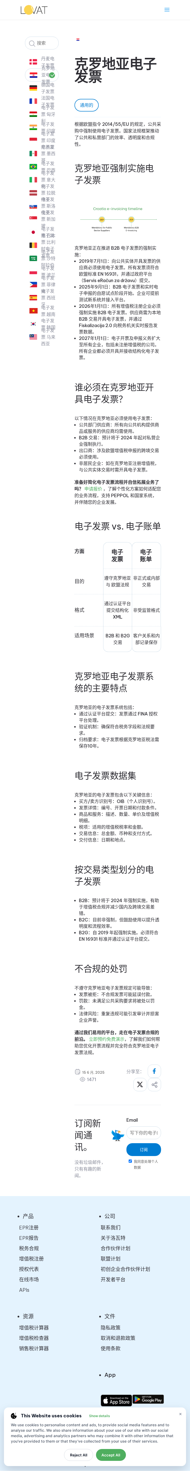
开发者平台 (113, 1279)
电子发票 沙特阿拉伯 (48, 258)
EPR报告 (29, 1238)
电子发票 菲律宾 (48, 284)
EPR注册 (29, 1228)
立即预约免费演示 (106, 1039)
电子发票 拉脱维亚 (48, 192)
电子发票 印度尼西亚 (48, 140)
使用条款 (110, 1348)
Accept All (110, 1455)
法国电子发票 (47, 101)
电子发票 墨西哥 (48, 153)
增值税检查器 (34, 1338)
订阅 (144, 1149)
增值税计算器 (34, 1328)
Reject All (78, 1455)
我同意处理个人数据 (146, 1164)
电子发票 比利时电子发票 (48, 245)
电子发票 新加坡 (48, 219)
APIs (24, 1290)
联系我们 (110, 1228)
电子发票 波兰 (48, 272)
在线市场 (29, 1279)
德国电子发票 (47, 88)
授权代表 (29, 1269)
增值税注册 (31, 1259)
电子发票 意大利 (48, 179)
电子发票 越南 (48, 311)
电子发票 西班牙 (48, 297)
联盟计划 (110, 1259)
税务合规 (29, 1248)
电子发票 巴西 (48, 167)
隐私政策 (110, 1328)
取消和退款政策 (118, 1338)
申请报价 (93, 489)
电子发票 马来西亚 (48, 337)
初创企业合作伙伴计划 (125, 1269)
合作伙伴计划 (115, 1248)
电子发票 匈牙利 (48, 114)
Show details (99, 1416)
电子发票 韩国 (48, 324)
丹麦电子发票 (47, 62)
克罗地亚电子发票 (48, 75)
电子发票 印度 (48, 127)
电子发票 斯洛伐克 (48, 206)
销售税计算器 (34, 1348)
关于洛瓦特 (113, 1238)
